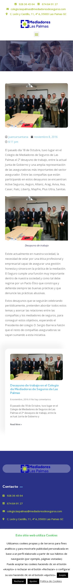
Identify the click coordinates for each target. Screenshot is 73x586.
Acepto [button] (62, 575)
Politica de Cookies (51, 581)
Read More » (16, 424)
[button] (36, 34)
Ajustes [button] (33, 581)
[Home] (36, 468)
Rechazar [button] (19, 581)
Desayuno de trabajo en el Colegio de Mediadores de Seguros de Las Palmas (34, 389)
